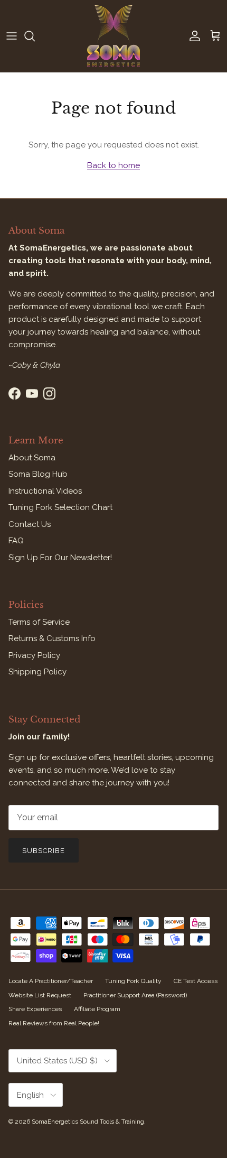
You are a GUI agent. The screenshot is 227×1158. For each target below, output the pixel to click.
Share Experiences (35, 1009)
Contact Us (29, 524)
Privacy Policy (34, 655)
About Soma (31, 457)
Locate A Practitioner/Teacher (50, 981)
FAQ (16, 540)
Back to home (113, 165)
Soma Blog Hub (38, 474)
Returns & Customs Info (52, 638)
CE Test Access (195, 981)
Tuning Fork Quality (133, 981)
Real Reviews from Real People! (53, 1023)
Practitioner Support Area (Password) (135, 995)
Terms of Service (39, 622)
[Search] (34, 36)
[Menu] (11, 36)
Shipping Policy (37, 672)
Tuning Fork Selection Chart (60, 507)
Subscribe (43, 851)
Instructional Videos (45, 491)
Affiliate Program (97, 1009)
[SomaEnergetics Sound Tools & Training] (113, 36)
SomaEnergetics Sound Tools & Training (88, 1121)
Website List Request (39, 995)
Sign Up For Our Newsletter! (60, 557)
